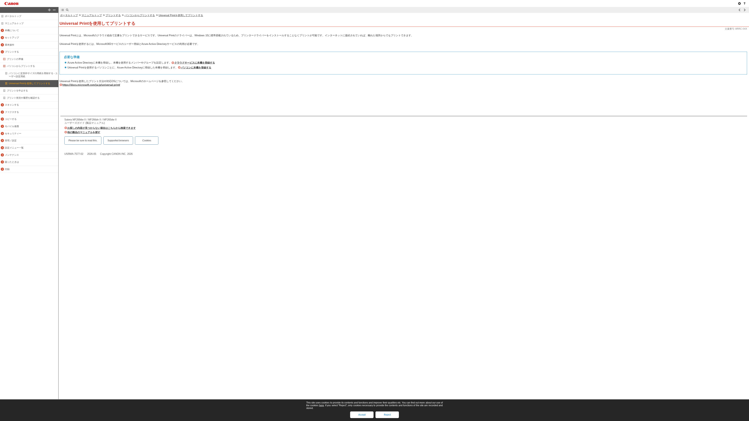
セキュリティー (13, 133)
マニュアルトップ (14, 23)
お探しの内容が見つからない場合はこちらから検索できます (101, 127)
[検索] (67, 10)
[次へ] (744, 10)
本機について (12, 30)
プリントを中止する (17, 90)
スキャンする (12, 104)
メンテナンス (12, 155)
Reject (387, 414)
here (321, 405)
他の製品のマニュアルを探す (83, 132)
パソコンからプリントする (21, 66)
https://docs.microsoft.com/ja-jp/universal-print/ (91, 84)
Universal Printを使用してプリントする (29, 83)
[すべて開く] (49, 10)
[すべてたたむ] (54, 10)
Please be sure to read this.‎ (82, 140)
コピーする (11, 119)
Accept (362, 414)
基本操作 (9, 44)
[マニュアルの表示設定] (739, 3)
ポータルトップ (13, 16)
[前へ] (739, 10)
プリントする (12, 51)
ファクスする (12, 112)
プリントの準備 (15, 59)
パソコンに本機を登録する (196, 67)
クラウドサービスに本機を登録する (194, 62)
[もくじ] (62, 10)
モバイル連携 (12, 126)
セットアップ (12, 37)
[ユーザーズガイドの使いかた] (744, 3)
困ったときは (12, 162)
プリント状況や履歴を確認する (23, 97)
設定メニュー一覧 (14, 147)
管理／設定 (11, 140)
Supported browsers (118, 140)
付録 (7, 169)
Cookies (146, 140)
